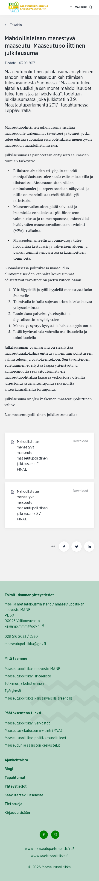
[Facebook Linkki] (44, 835)
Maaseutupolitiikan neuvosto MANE (32, 669)
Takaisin (15, 25)
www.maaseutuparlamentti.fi (49, 849)
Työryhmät (13, 691)
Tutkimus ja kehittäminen (24, 683)
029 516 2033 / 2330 (21, 636)
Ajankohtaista (16, 760)
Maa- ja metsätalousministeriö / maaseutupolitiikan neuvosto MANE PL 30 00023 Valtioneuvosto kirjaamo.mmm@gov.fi (44, 615)
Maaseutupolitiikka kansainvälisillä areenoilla (39, 698)
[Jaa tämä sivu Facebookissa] (64, 546)
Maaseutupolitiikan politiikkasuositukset (35, 738)
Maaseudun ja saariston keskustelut (32, 745)
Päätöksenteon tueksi (23, 713)
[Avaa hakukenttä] (90, 7)
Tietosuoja (13, 804)
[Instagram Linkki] (55, 835)
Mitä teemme (16, 659)
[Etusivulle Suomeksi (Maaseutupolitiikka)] (28, 7)
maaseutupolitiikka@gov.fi (25, 644)
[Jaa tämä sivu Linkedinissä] (89, 546)
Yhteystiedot (16, 786)
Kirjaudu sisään (17, 813)
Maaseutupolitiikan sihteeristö (28, 676)
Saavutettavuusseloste (24, 795)
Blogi (9, 769)
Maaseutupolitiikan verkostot (27, 723)
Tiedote (11, 63)
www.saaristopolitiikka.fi (49, 856)
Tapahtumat (15, 778)
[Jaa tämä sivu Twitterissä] (76, 546)
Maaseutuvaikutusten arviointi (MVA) (33, 731)
